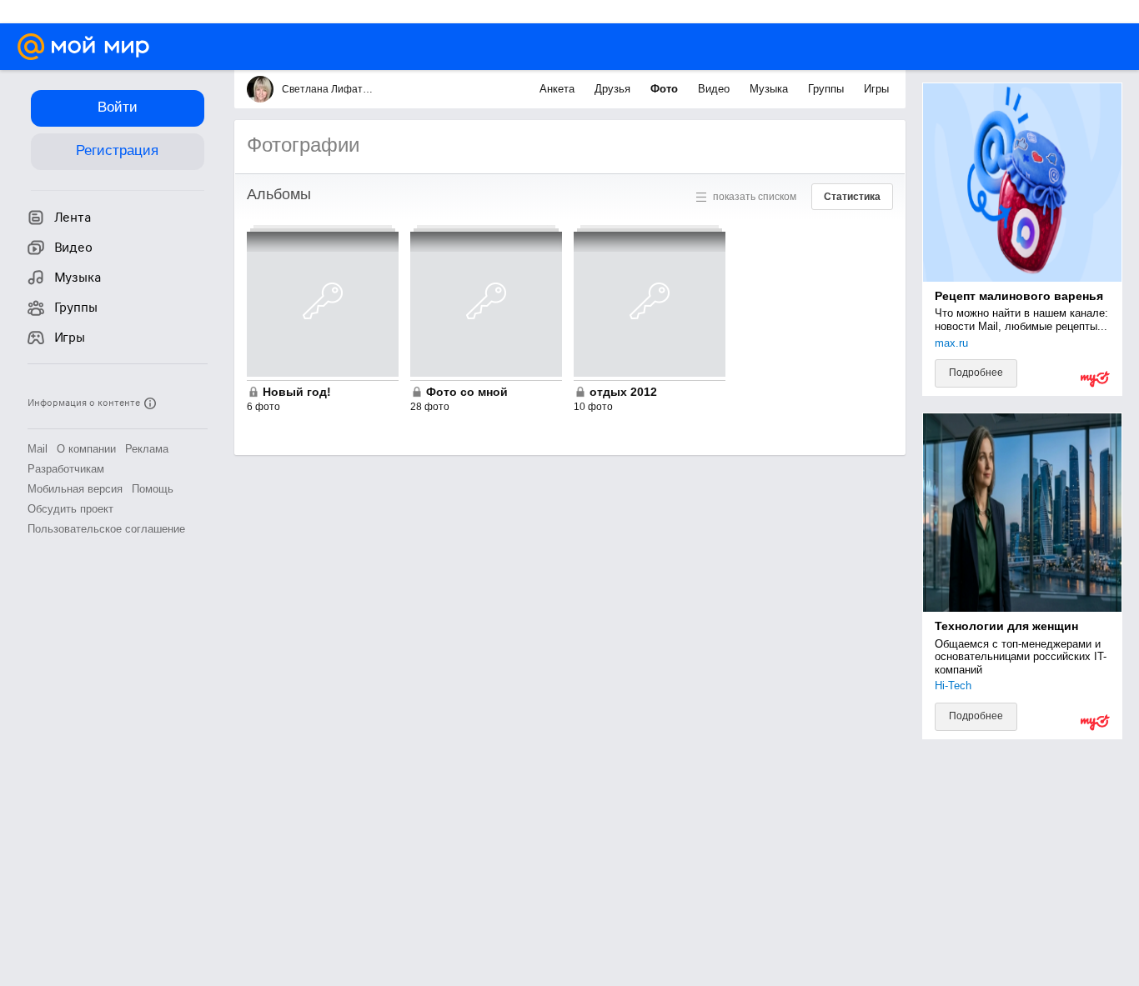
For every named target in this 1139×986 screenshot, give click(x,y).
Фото (665, 89)
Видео (715, 89)
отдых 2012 (623, 391)
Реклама (146, 449)
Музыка (770, 89)
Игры (876, 89)
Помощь (152, 489)
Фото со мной (467, 391)
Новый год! (297, 391)
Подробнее (976, 372)
